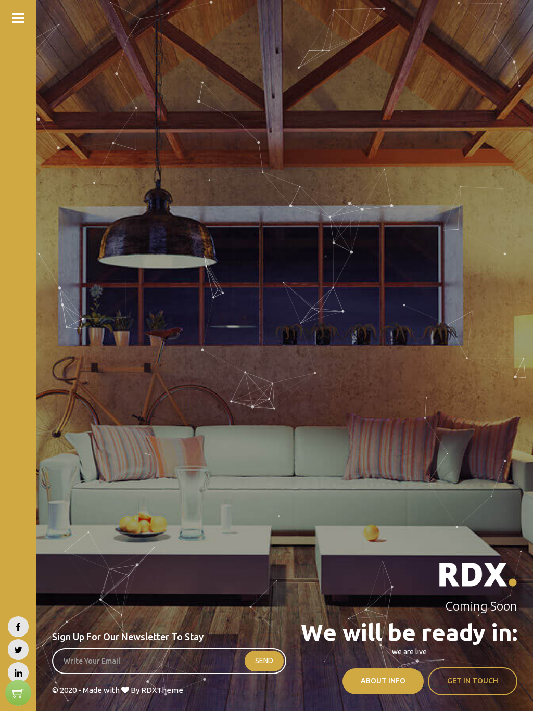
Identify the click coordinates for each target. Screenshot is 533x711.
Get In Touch (472, 681)
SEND (264, 660)
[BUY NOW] (18, 693)
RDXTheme (162, 689)
